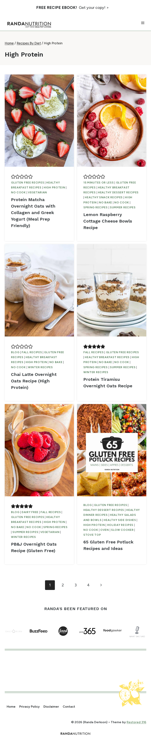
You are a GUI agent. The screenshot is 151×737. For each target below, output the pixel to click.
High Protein (54, 187)
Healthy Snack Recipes (104, 197)
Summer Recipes (123, 207)
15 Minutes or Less (98, 182)
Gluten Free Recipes (27, 182)
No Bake (105, 202)
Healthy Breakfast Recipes (107, 357)
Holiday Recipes (120, 525)
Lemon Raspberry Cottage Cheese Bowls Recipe (107, 221)
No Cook (18, 192)
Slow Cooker (122, 530)
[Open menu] (142, 23)
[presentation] (39, 121)
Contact (69, 706)
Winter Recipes (40, 367)
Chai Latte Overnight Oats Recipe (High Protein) (34, 381)
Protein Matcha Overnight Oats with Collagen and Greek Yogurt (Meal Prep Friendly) (33, 212)
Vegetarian (37, 192)
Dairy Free (30, 512)
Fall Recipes (32, 352)
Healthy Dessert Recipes (118, 192)
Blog (15, 352)
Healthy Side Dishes (120, 520)
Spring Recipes (95, 207)
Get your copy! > (72, 7)
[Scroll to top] (140, 712)
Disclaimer (51, 706)
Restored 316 (136, 722)
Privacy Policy (29, 706)
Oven (104, 530)
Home (11, 706)
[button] (13, 176)
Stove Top (92, 535)
